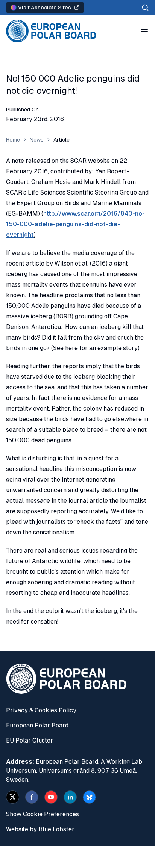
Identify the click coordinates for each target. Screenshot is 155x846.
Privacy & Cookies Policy (41, 710)
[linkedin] (70, 797)
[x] (12, 797)
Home (13, 140)
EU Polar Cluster (29, 740)
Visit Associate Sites (44, 8)
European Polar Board (37, 725)
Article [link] (61, 140)
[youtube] (51, 797)
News (37, 140)
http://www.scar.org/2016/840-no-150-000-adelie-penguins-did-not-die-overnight (75, 224)
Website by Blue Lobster (40, 829)
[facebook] (31, 797)
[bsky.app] (89, 797)
